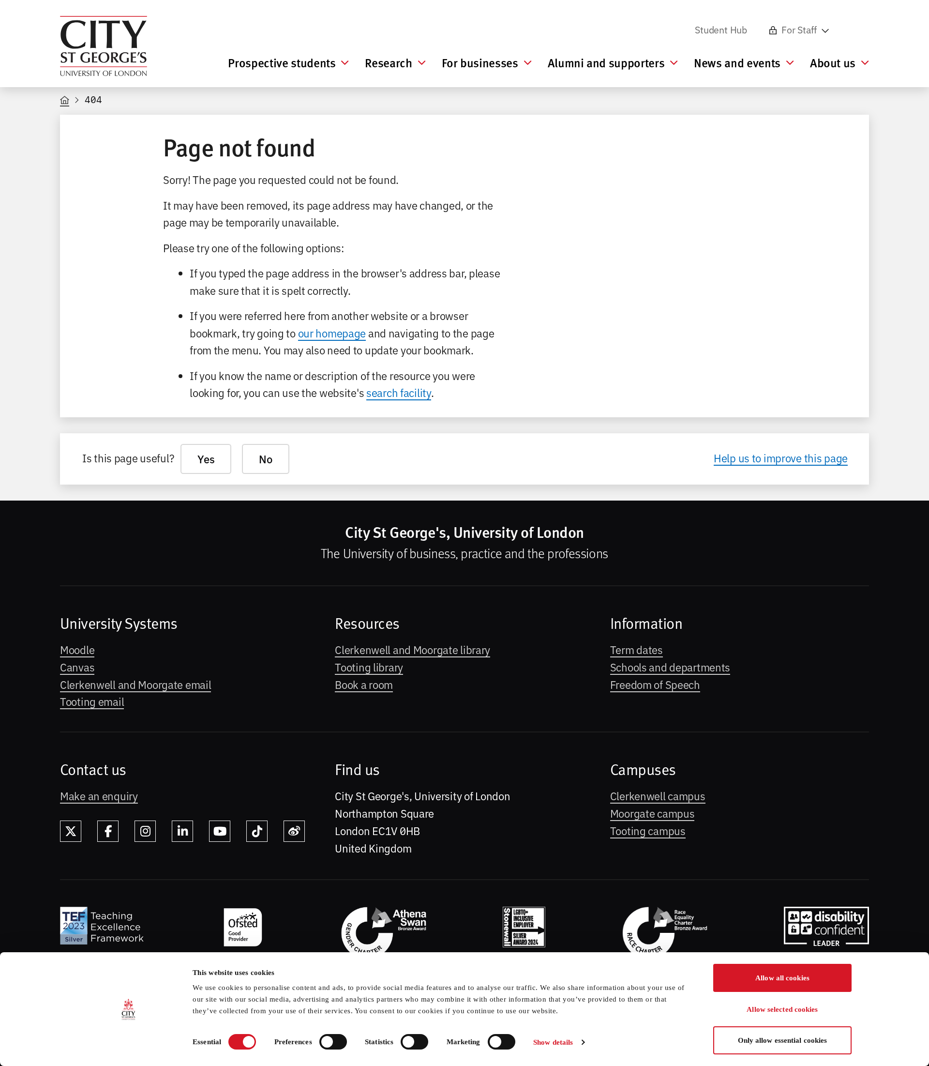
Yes (205, 458)
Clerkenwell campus (657, 795)
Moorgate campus (652, 813)
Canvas (77, 666)
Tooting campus (648, 830)
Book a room (364, 684)
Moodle (77, 649)
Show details (553, 1042)
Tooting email (92, 701)
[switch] (333, 1042)
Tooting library (369, 666)
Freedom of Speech (655, 684)
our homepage (332, 332)
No (265, 458)
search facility (398, 392)
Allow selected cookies (782, 1009)
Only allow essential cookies (782, 1040)
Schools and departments (670, 666)
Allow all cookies (782, 978)
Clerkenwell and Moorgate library (412, 649)
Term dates (636, 649)
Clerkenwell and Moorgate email (135, 684)
